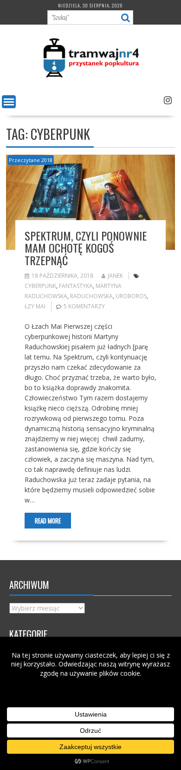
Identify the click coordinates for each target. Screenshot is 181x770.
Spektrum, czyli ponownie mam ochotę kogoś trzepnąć (86, 247)
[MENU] (9, 101)
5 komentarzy (84, 306)
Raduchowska (91, 296)
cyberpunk (40, 286)
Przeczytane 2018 (30, 160)
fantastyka (76, 286)
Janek (115, 276)
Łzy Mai (35, 306)
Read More (48, 520)
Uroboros (131, 296)
